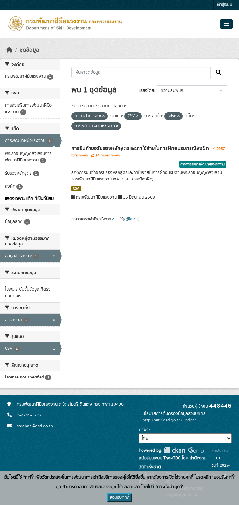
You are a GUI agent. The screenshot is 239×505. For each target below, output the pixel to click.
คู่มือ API (132, 219)
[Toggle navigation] (226, 24)
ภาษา (144, 430)
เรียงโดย (146, 91)
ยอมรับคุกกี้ (119, 497)
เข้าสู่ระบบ (224, 5)
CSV (76, 188)
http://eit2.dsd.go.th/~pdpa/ (169, 420)
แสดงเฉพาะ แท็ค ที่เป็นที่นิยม (29, 198)
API (114, 219)
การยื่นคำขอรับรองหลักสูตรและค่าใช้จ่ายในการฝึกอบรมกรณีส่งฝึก (140, 148)
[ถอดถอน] (103, 116)
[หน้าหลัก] (9, 50)
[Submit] (218, 72)
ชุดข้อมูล (29, 50)
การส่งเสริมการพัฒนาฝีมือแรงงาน (202, 164)
